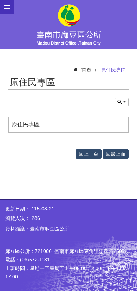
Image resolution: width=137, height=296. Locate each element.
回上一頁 (88, 154)
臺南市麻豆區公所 (68, 24)
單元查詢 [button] (122, 102)
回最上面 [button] (115, 154)
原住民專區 (113, 70)
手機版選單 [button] (7, 7)
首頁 (86, 70)
